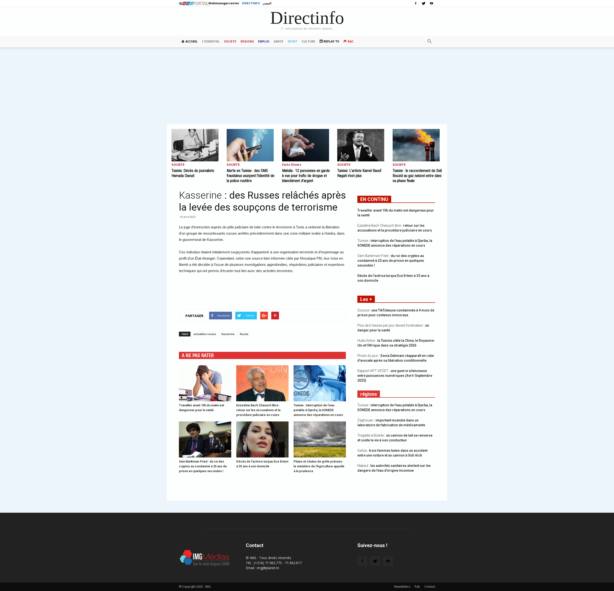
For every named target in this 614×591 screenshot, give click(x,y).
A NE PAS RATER (198, 355)
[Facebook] (415, 3)
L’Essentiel (211, 41)
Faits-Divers (291, 165)
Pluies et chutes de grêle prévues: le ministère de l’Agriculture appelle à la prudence (319, 466)
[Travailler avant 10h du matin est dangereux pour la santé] (205, 383)
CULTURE (308, 41)
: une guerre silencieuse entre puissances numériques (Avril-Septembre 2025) (394, 375)
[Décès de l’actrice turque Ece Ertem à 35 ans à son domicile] (262, 439)
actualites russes (205, 334)
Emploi (263, 41)
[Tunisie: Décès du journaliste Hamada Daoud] (196, 145)
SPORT (292, 41)
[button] (429, 41)
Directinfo (251, 3)
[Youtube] (431, 3)
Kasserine (228, 334)
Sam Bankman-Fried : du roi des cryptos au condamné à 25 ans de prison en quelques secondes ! (203, 466)
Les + (366, 299)
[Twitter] (423, 3)
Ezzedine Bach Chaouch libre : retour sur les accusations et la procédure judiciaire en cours (258, 410)
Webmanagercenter (223, 3)
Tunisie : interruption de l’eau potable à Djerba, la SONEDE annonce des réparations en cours (318, 410)
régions (368, 394)
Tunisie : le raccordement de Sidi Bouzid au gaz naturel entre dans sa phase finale (417, 175)
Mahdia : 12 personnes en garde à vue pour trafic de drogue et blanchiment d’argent (306, 175)
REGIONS (247, 41)
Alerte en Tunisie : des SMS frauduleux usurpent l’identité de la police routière (250, 175)
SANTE (278, 41)
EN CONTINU (374, 199)
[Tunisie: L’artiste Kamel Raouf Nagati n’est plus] (362, 145)
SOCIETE (230, 41)
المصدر (267, 3)
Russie (244, 334)
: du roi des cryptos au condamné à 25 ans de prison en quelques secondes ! (390, 260)
